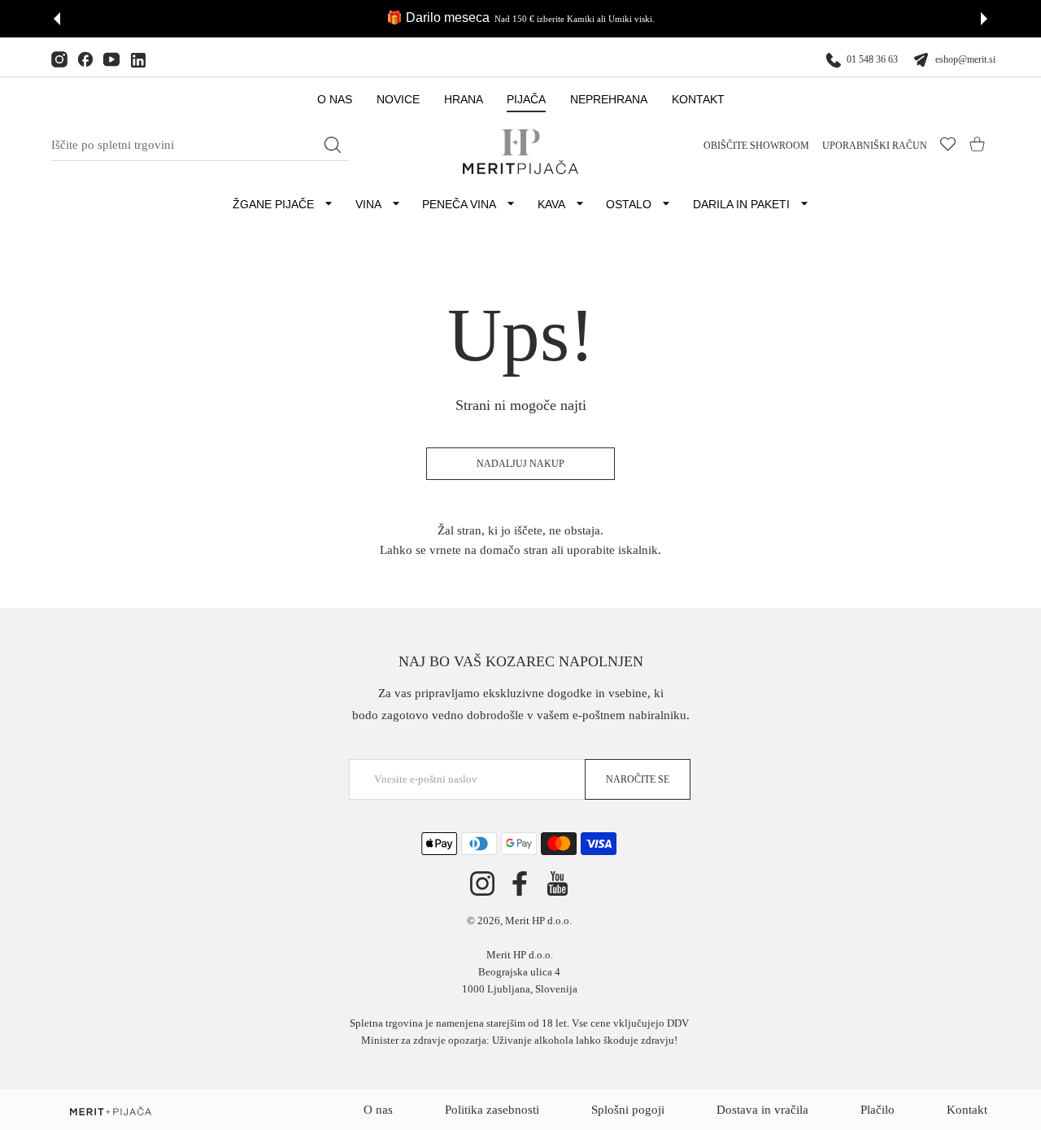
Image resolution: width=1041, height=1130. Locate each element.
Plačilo (877, 1109)
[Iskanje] (332, 145)
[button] (57, 18)
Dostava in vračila (762, 1109)
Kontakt (967, 1109)
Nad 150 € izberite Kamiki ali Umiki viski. (574, 19)
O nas (378, 1109)
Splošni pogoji (627, 1109)
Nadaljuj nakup (520, 463)
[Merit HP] (520, 151)
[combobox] (200, 145)
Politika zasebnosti (492, 1109)
